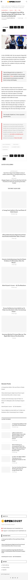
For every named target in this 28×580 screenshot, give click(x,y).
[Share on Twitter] (18, 27)
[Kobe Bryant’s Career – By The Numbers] (14, 275)
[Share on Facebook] (15, 27)
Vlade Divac (5, 149)
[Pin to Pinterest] (22, 27)
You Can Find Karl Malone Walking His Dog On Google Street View (19, 469)
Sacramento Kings (15, 147)
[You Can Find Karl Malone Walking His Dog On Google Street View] (5, 470)
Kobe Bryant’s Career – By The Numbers (14, 285)
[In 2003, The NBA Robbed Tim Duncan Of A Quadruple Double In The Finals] (5, 459)
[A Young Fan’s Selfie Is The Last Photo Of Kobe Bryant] (14, 200)
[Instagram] (13, 578)
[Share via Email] (4, 30)
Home (2, 6)
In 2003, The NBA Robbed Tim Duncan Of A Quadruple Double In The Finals (19, 459)
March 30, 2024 (18, 138)
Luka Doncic (16, 144)
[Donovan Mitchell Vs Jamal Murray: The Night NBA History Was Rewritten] (14, 324)
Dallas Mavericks (6, 144)
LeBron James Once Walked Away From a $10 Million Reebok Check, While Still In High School (18, 435)
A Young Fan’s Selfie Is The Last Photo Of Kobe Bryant (19, 424)
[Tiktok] (17, 578)
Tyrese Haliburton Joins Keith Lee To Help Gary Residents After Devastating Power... (14, 309)
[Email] (15, 578)
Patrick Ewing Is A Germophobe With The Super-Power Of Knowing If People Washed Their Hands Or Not (19, 447)
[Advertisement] (14, 364)
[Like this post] (11, 27)
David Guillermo (11, 18)
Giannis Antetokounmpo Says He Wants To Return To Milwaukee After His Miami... (14, 261)
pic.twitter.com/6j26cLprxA (16, 134)
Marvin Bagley (5, 147)
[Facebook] (10, 578)
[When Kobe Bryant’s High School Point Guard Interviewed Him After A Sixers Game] (14, 224)
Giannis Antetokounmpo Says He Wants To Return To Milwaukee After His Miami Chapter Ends (12, 400)
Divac (11, 76)
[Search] (26, 1)
